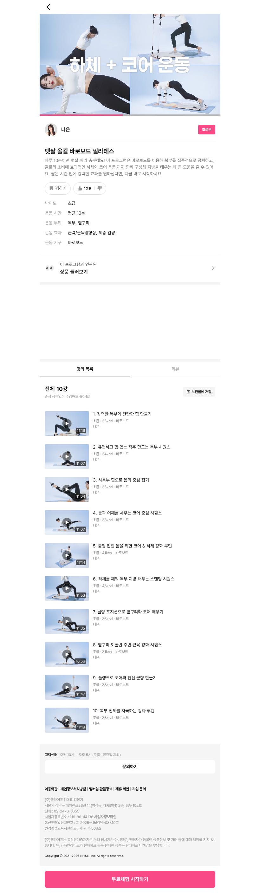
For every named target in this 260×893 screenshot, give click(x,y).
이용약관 (51, 789)
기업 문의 (139, 789)
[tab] (85, 369)
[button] (130, 65)
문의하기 (130, 766)
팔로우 (206, 129)
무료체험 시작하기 (130, 879)
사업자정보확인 (105, 817)
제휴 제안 (122, 789)
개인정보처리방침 (73, 789)
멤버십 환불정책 (100, 789)
